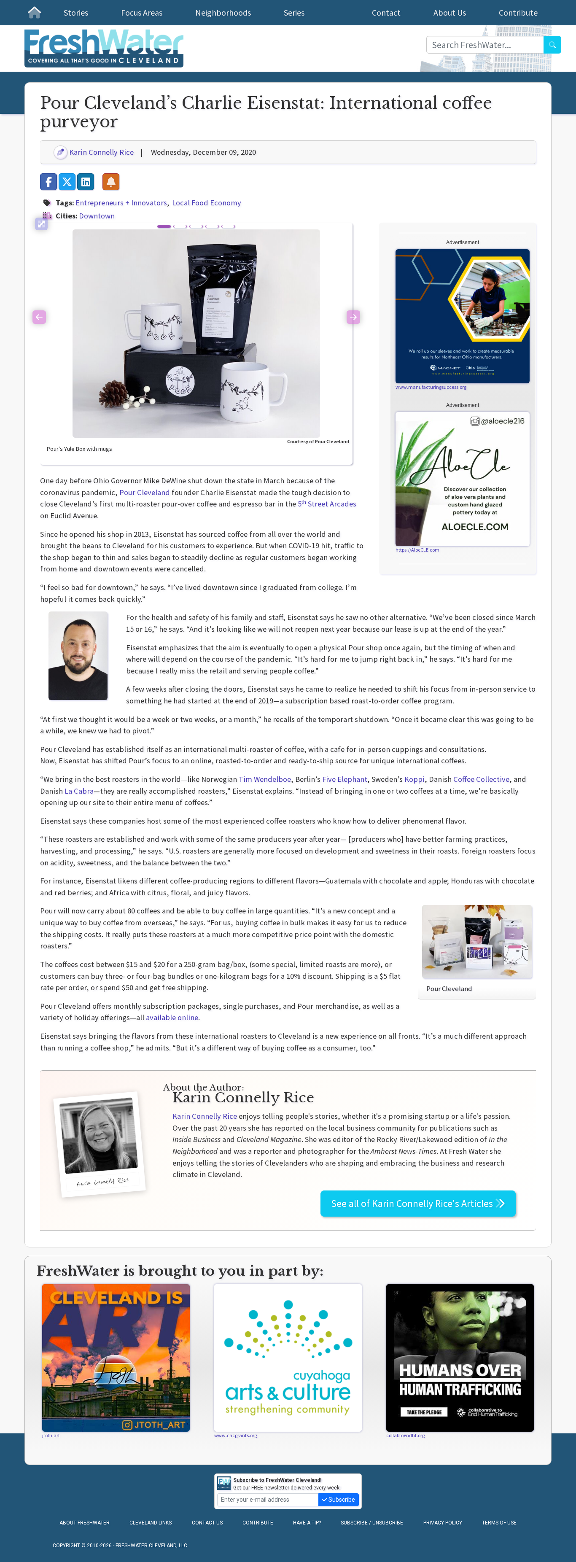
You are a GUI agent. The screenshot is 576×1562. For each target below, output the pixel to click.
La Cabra (79, 791)
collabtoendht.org (405, 1435)
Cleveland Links (150, 1523)
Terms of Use (499, 1523)
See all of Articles (413, 1203)
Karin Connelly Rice (100, 152)
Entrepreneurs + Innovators (121, 202)
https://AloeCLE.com (417, 550)
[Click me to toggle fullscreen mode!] (41, 224)
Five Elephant (344, 779)
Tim (265, 779)
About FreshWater (84, 1523)
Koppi (414, 779)
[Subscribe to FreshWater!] (111, 182)
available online (172, 1017)
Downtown (97, 216)
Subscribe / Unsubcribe (372, 1523)
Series (294, 12)
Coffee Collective (481, 779)
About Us (449, 12)
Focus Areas (141, 12)
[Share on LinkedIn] (86, 182)
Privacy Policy (442, 1523)
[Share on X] (67, 182)
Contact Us (207, 1523)
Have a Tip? (307, 1523)
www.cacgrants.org (235, 1435)
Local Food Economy (206, 202)
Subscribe (341, 1499)
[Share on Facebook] (48, 182)
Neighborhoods (223, 12)
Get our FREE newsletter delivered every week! (287, 1484)
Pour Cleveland (144, 492)
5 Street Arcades (327, 504)
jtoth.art (51, 1435)
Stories (76, 12)
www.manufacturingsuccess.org (431, 387)
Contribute (518, 12)
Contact (386, 12)
